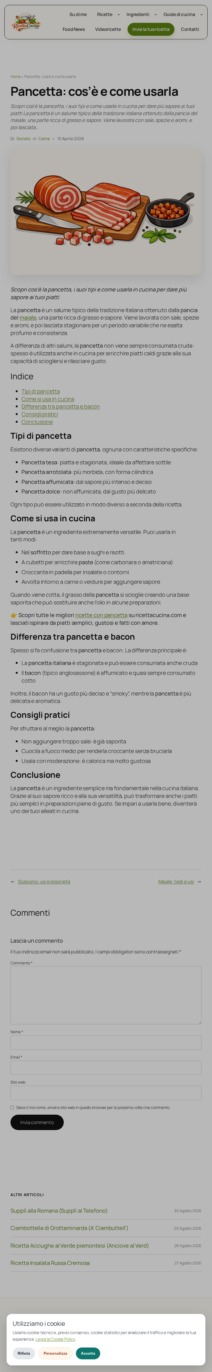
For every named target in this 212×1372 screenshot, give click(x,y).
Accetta (88, 1353)
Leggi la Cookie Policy (55, 1339)
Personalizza (55, 1353)
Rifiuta (24, 1353)
